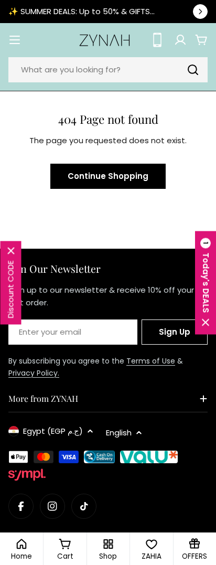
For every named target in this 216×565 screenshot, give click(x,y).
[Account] (180, 40)
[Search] (193, 69)
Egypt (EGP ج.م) (53, 430)
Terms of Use (150, 361)
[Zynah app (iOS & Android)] (157, 39)
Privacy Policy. (33, 373)
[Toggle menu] (14, 40)
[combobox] (108, 69)
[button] (205, 282)
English (119, 432)
